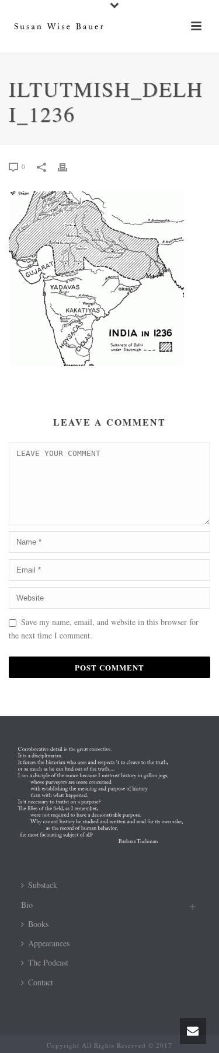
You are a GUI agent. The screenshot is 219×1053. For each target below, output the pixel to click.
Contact (40, 982)
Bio (27, 904)
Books (38, 923)
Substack (42, 884)
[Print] (68, 166)
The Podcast (48, 962)
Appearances (48, 943)
